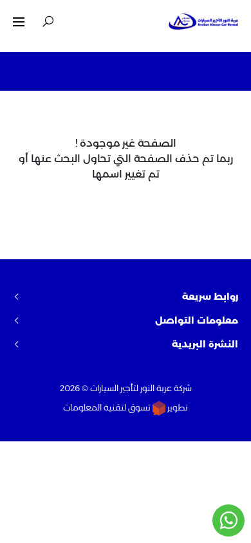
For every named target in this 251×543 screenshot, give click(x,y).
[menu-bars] (18, 21)
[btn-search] (48, 21)
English (84, 21)
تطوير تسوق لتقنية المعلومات (125, 407)
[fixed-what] (228, 520)
